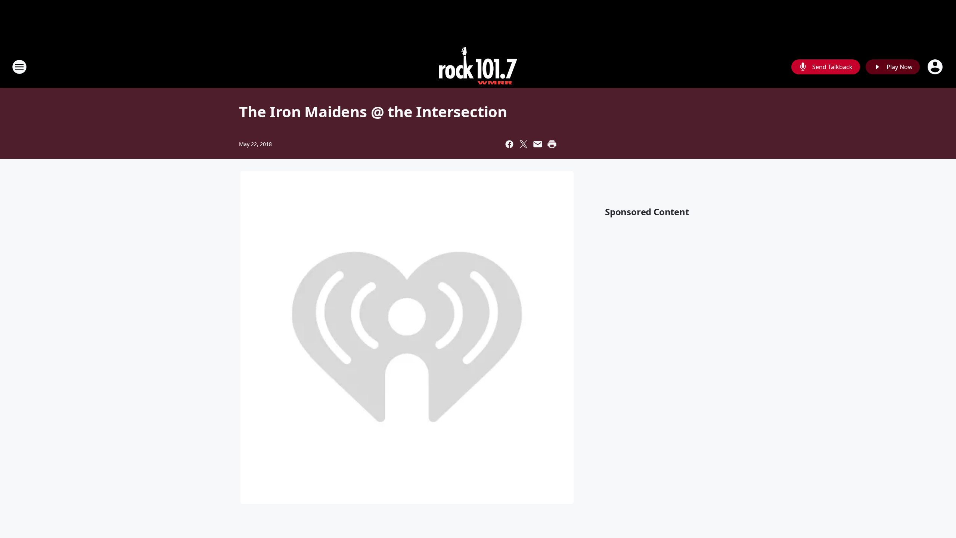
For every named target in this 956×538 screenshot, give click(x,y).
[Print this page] (552, 144)
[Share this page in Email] (538, 144)
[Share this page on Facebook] (509, 144)
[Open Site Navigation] (19, 66)
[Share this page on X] (523, 144)
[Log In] (936, 66)
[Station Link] (478, 66)
